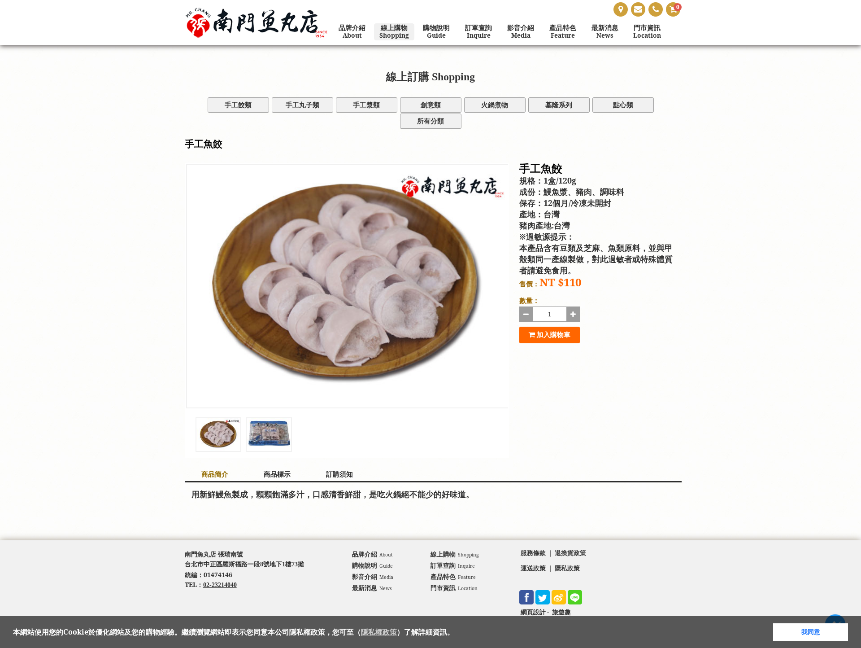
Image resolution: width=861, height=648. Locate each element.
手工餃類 (238, 105)
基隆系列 (558, 105)
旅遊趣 (561, 612)
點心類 (623, 105)
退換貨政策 (570, 553)
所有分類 (430, 121)
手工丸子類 (302, 105)
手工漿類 (366, 105)
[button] (457, 632)
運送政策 (533, 568)
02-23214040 (220, 585)
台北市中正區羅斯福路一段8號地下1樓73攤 (244, 564)
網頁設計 (533, 612)
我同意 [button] (810, 631)
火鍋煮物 (494, 105)
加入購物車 (552, 334)
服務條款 (533, 553)
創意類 (431, 105)
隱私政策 (567, 568)
